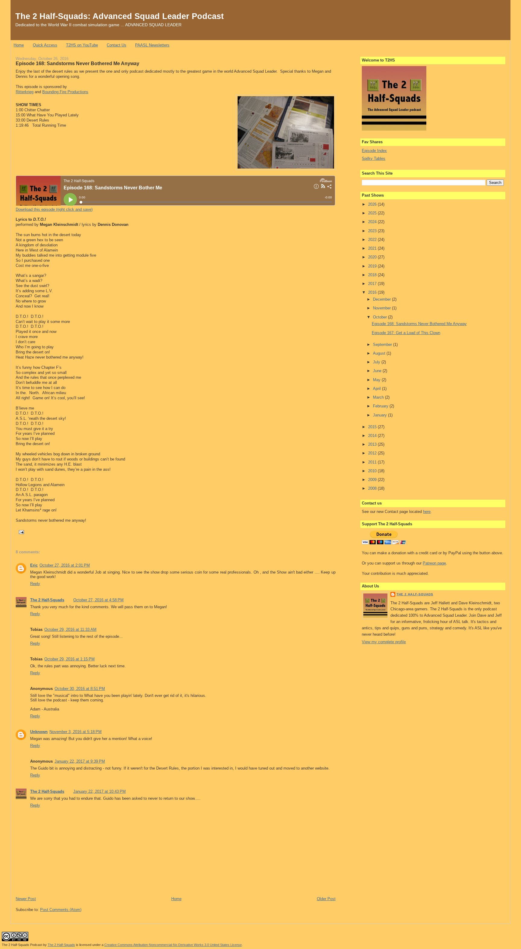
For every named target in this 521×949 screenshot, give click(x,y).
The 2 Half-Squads (47, 600)
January (380, 415)
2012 (373, 453)
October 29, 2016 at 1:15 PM (69, 659)
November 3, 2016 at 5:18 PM (75, 731)
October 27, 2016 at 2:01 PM (64, 565)
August (380, 353)
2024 (373, 222)
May (377, 380)
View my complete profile (384, 642)
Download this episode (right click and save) (54, 209)
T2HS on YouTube (82, 45)
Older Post (326, 899)
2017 (373, 283)
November (382, 308)
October (380, 317)
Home (19, 45)
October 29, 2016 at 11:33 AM (70, 629)
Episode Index (374, 150)
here (427, 511)
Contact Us (116, 45)
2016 (373, 292)
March (379, 397)
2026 (373, 204)
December (382, 299)
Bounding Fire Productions (65, 92)
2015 (373, 427)
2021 (373, 248)
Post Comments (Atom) (60, 909)
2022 (373, 239)
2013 (373, 444)
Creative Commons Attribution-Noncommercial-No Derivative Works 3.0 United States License (173, 945)
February (381, 406)
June (378, 371)
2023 (373, 231)
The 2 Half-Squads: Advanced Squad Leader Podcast (119, 16)
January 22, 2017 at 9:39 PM (80, 761)
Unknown (39, 731)
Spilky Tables (373, 158)
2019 (373, 266)
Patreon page (434, 563)
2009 (373, 479)
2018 (373, 275)
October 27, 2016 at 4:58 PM (98, 600)
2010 (373, 471)
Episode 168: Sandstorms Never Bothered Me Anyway (77, 63)
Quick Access (45, 45)
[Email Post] (20, 532)
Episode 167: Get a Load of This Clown (406, 333)
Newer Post (26, 899)
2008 (373, 488)
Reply (35, 583)
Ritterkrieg (24, 92)
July (377, 362)
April (377, 388)
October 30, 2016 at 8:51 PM (80, 688)
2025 (373, 213)
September (383, 344)
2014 (373, 435)
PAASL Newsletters (152, 45)
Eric (34, 565)
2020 (373, 257)
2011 (373, 462)
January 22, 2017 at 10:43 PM (99, 791)
